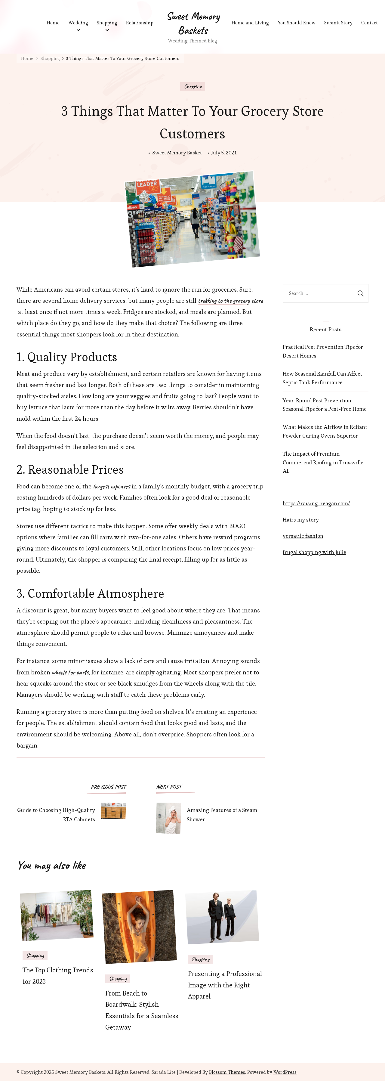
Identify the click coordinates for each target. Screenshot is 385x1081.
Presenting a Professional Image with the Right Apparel (225, 985)
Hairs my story (301, 519)
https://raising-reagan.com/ (316, 503)
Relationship (139, 23)
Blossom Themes (227, 1072)
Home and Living (250, 23)
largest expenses (111, 486)
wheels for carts (70, 672)
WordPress (285, 1072)
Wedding (78, 23)
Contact (369, 23)
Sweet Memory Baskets (192, 23)
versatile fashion (303, 535)
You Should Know (297, 23)
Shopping (107, 23)
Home (53, 23)
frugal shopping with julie (314, 552)
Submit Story (338, 23)
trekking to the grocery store (230, 301)
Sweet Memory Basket (177, 152)
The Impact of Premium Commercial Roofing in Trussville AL (323, 462)
